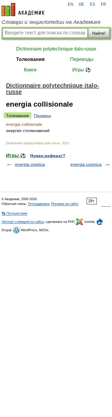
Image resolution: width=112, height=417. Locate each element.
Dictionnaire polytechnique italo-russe (56, 48)
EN (70, 4)
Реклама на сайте (64, 204)
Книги (30, 69)
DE (81, 4)
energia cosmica (86, 164)
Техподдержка (38, 204)
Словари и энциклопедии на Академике (51, 22)
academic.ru (23, 9)
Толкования (30, 59)
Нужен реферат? (47, 155)
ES (92, 4)
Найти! (98, 33)
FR (103, 4)
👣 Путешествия (14, 213)
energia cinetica (30, 164)
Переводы (81, 59)
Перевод (42, 115)
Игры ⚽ (81, 69)
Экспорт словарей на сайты (22, 221)
